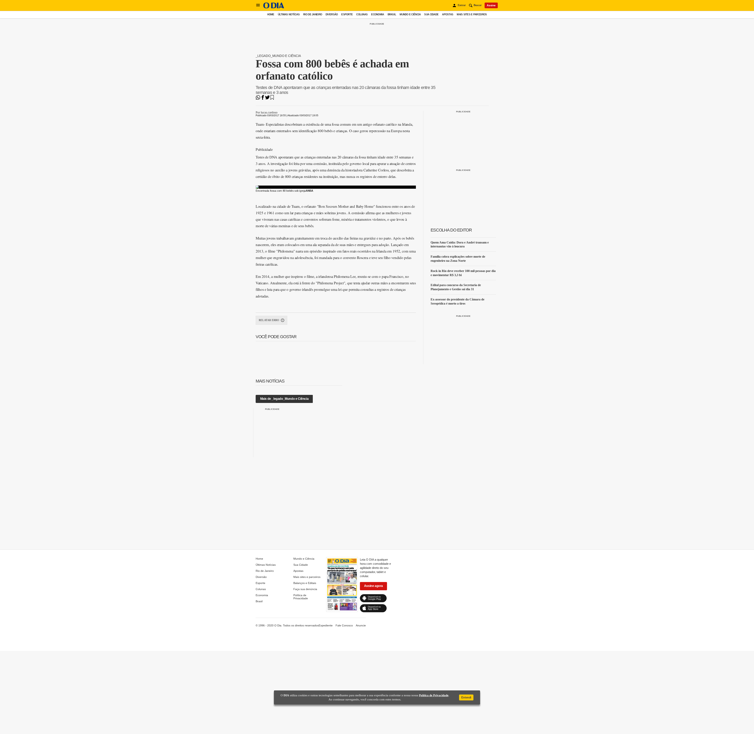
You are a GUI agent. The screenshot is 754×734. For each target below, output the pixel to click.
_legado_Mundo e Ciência (278, 56)
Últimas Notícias (289, 14)
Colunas (362, 14)
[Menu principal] (258, 5)
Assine (491, 5)
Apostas (447, 14)
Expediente (326, 625)
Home (270, 14)
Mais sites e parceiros (472, 14)
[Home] (273, 7)
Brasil (392, 14)
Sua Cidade (431, 14)
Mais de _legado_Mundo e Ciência (284, 398)
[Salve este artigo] (272, 98)
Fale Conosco (344, 625)
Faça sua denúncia (305, 589)
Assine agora (373, 586)
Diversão (332, 14)
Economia (377, 14)
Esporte (347, 14)
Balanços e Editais (304, 583)
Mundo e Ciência (410, 14)
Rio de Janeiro (312, 14)
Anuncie (361, 625)
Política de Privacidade (300, 597)
